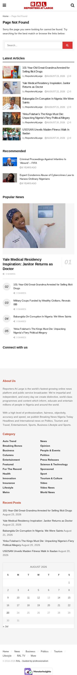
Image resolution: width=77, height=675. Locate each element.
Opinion (45, 445)
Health (7, 473)
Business (8, 450)
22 (69, 605)
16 (8, 605)
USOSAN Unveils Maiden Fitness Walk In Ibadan (30, 551)
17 (18, 605)
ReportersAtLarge (34, 76)
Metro (6, 492)
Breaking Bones (12, 445)
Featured (8, 464)
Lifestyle (8, 487)
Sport (43, 473)
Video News (47, 487)
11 (28, 597)
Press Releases (49, 459)
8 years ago (28, 183)
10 (18, 597)
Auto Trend (9, 441)
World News (47, 492)
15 (69, 597)
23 (8, 613)
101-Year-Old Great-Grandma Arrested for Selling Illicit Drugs (37, 510)
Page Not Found (19, 16)
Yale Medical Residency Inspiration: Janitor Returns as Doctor (28, 264)
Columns (8, 455)
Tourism (58, 651)
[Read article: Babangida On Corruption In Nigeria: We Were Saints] (12, 103)
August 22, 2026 (56, 91)
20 (48, 605)
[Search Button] (72, 5)
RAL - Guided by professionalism (32, 661)
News (43, 441)
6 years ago (28, 167)
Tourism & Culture (51, 478)
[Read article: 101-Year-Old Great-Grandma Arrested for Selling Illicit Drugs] (12, 72)
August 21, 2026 (56, 107)
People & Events (50, 450)
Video (43, 483)
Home (6, 16)
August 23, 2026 (56, 76)
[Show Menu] (4, 5)
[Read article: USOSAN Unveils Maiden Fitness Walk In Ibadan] (12, 134)
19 (38, 605)
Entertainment (11, 459)
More (33, 655)
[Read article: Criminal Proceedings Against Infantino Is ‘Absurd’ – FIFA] (10, 162)
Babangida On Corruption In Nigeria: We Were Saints (42, 316)
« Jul (5, 626)
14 (59, 597)
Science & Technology (54, 464)
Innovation (9, 478)
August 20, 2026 (56, 122)
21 (59, 605)
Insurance (9, 483)
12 (38, 597)
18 (28, 605)
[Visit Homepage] (38, 5)
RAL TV (21, 655)
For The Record (12, 469)
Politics (44, 455)
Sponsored (47, 469)
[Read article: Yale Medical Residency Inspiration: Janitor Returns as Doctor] (12, 87)
